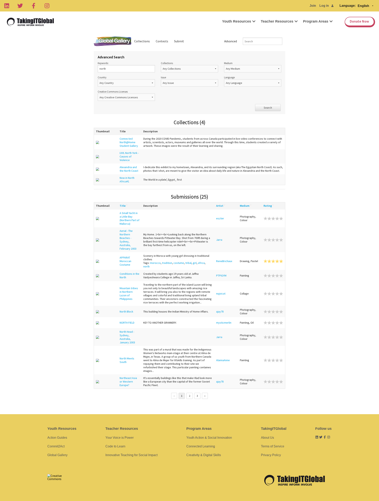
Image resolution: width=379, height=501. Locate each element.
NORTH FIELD (127, 322)
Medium (228, 63)
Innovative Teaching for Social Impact (131, 455)
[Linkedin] (6, 6)
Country (102, 77)
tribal (188, 263)
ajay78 (220, 311)
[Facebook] (33, 6)
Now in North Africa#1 (127, 179)
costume (179, 263)
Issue (163, 77)
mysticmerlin (223, 322)
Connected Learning (200, 446)
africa (201, 263)
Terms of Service (272, 446)
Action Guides (57, 437)
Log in (324, 5)
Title (123, 205)
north (146, 266)
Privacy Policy (271, 455)
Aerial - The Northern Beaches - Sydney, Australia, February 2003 (128, 239)
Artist (219, 205)
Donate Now (359, 21)
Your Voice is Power (119, 437)
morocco (155, 263)
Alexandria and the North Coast (129, 168)
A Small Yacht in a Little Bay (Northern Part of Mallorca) (129, 218)
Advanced (230, 41)
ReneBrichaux (224, 261)
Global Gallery (112, 41)
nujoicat (220, 293)
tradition (167, 263)
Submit (179, 41)
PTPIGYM (221, 275)
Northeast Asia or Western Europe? (128, 381)
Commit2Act (56, 446)
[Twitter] (20, 6)
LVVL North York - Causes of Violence (129, 156)
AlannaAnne (223, 360)
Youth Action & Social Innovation (209, 437)
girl (195, 263)
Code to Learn (115, 446)
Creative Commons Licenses (113, 91)
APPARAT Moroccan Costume (125, 261)
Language (229, 77)
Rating (268, 205)
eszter (220, 218)
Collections (142, 41)
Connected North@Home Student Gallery (129, 142)
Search (268, 107)
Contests (162, 41)
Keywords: (103, 63)
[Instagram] (47, 6)
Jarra (219, 240)
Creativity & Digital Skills (203, 455)
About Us (267, 437)
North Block (126, 311)
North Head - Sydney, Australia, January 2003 (127, 337)
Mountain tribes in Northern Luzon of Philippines (129, 293)
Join (313, 5)
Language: (348, 5)
